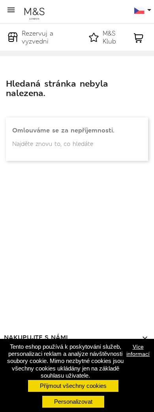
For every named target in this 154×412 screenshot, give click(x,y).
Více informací (138, 350)
